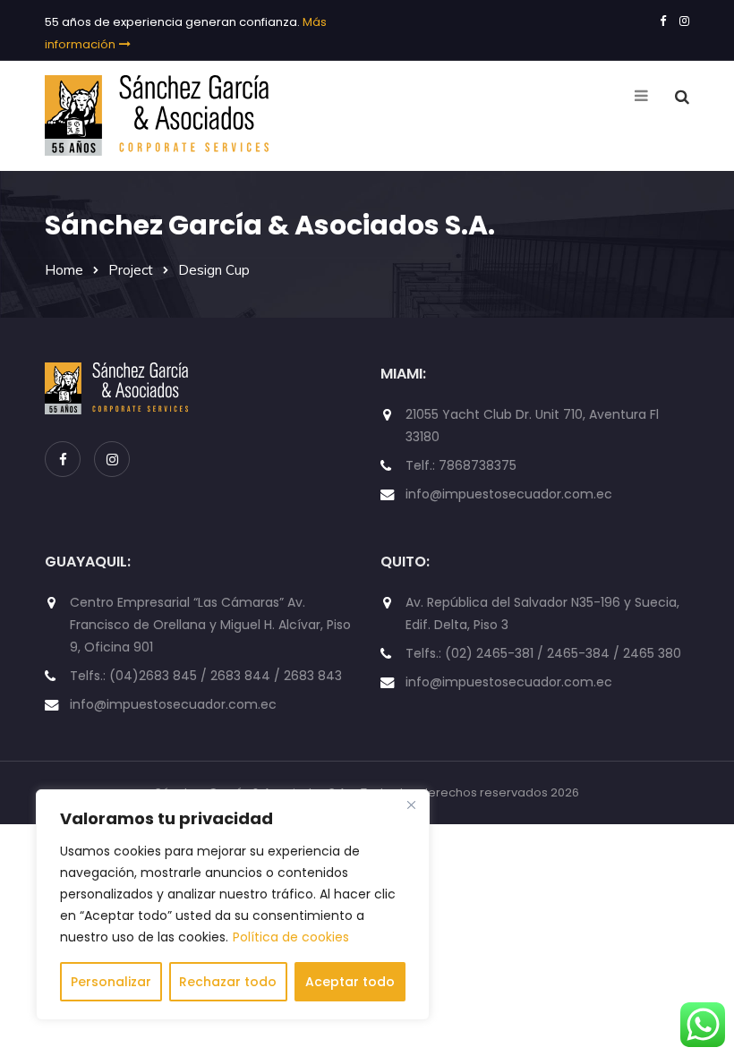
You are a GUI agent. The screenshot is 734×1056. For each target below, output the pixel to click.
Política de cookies (291, 937)
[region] (233, 904)
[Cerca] (411, 804)
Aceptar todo (350, 982)
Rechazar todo (228, 982)
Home (64, 269)
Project (130, 269)
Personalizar (111, 982)
